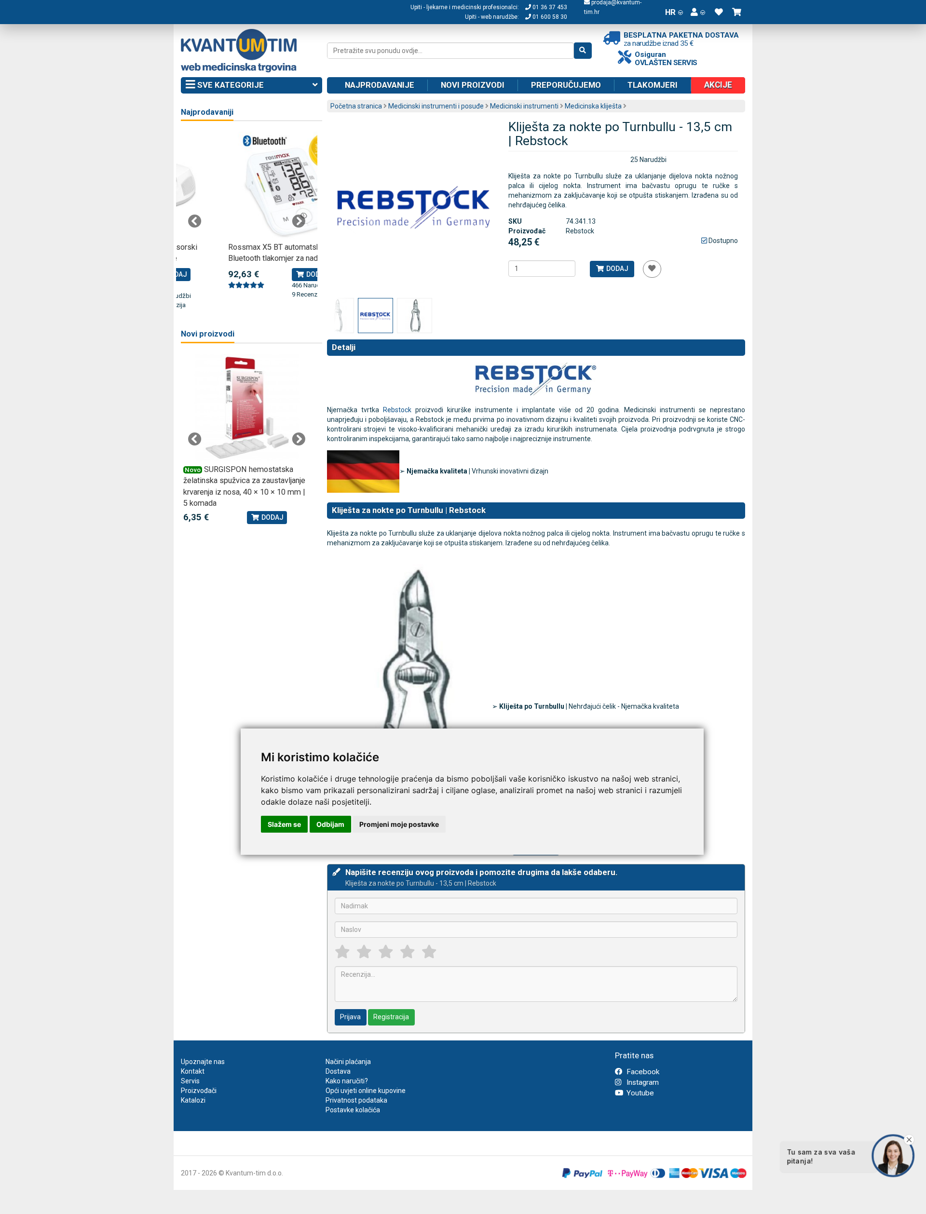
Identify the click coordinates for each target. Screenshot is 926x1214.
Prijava (350, 1017)
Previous (195, 221)
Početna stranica (356, 106)
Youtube (639, 1093)
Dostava (338, 1071)
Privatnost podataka (356, 1100)
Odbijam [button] (330, 824)
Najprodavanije (379, 85)
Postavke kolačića (353, 1110)
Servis (190, 1081)
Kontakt (192, 1071)
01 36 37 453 (549, 7)
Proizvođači (199, 1090)
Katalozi (193, 1100)
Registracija (391, 1017)
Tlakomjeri (652, 85)
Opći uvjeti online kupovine (366, 1090)
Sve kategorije (229, 85)
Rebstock (397, 410)
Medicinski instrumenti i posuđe (436, 106)
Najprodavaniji (207, 112)
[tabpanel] (246, 215)
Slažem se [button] (284, 824)
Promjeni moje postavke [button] (399, 824)
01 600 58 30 (549, 16)
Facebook (642, 1071)
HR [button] (670, 12)
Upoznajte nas (203, 1062)
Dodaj (616, 268)
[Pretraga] (583, 50)
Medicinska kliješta (593, 106)
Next (298, 221)
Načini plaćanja (348, 1062)
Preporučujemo (566, 85)
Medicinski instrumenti (524, 106)
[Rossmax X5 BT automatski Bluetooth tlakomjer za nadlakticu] (246, 185)
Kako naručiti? (347, 1081)
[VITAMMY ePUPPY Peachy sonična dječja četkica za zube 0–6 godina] (246, 407)
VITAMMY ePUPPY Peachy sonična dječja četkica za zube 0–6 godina (243, 481)
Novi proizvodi (472, 85)
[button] (698, 12)
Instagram (642, 1082)
